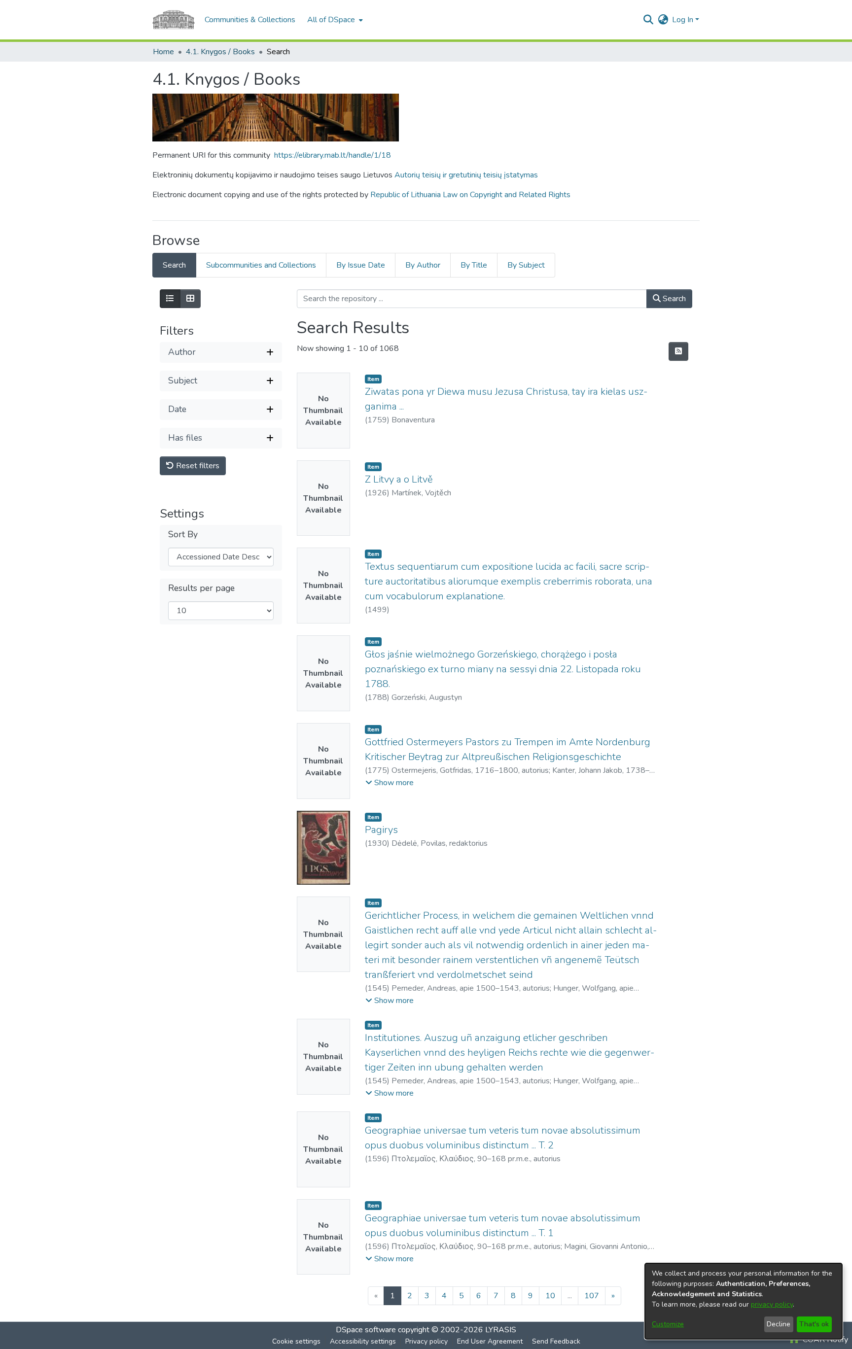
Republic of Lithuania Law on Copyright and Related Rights (470, 194)
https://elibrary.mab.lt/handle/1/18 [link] (332, 155)
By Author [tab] (422, 265)
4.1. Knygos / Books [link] (220, 51)
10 (550, 1295)
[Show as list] (170, 298)
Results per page (201, 588)
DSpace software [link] (366, 1329)
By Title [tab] (474, 265)
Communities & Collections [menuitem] (250, 19)
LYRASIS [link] (500, 1329)
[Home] (173, 20)
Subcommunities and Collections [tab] (261, 265)
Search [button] (673, 298)
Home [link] (163, 51)
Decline (778, 1324)
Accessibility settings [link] (363, 1341)
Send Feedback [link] (556, 1341)
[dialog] (743, 1301)
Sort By (183, 534)
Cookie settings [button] (296, 1341)
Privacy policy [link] (426, 1341)
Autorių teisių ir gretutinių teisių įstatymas (466, 175)
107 (591, 1295)
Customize (668, 1324)
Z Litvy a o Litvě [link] (399, 479)
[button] (648, 20)
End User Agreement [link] (490, 1341)
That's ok (814, 1324)
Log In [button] (683, 19)
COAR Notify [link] (824, 1339)
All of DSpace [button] (331, 19)
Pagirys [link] (381, 829)
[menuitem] (334, 19)
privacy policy (772, 1304)
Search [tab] (174, 265)
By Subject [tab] (526, 265)
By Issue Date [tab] (360, 265)
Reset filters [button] (196, 465)
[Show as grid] (190, 298)
